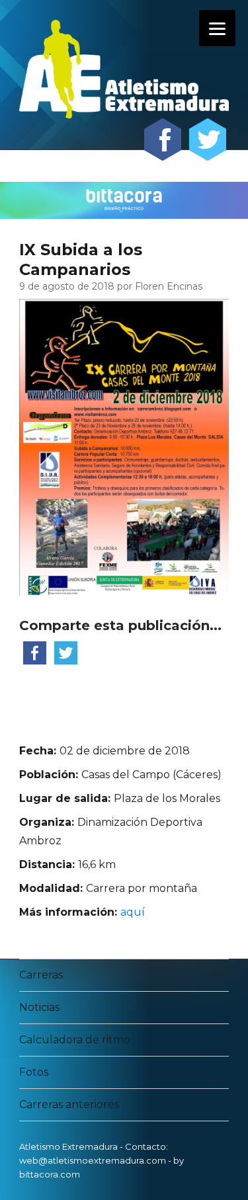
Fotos (33, 1072)
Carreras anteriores (69, 1104)
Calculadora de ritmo (74, 1039)
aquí (132, 912)
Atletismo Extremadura (68, 1146)
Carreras (41, 975)
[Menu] (217, 28)
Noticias (39, 1007)
